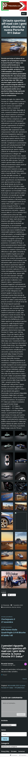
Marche (14, 607)
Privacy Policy (5, 751)
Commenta (21, 714)
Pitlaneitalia (6, 605)
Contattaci (21, 751)
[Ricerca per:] (14, 734)
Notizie (19, 607)
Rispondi (25, 678)
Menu (24, 13)
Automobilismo (7, 607)
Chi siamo (14, 751)
